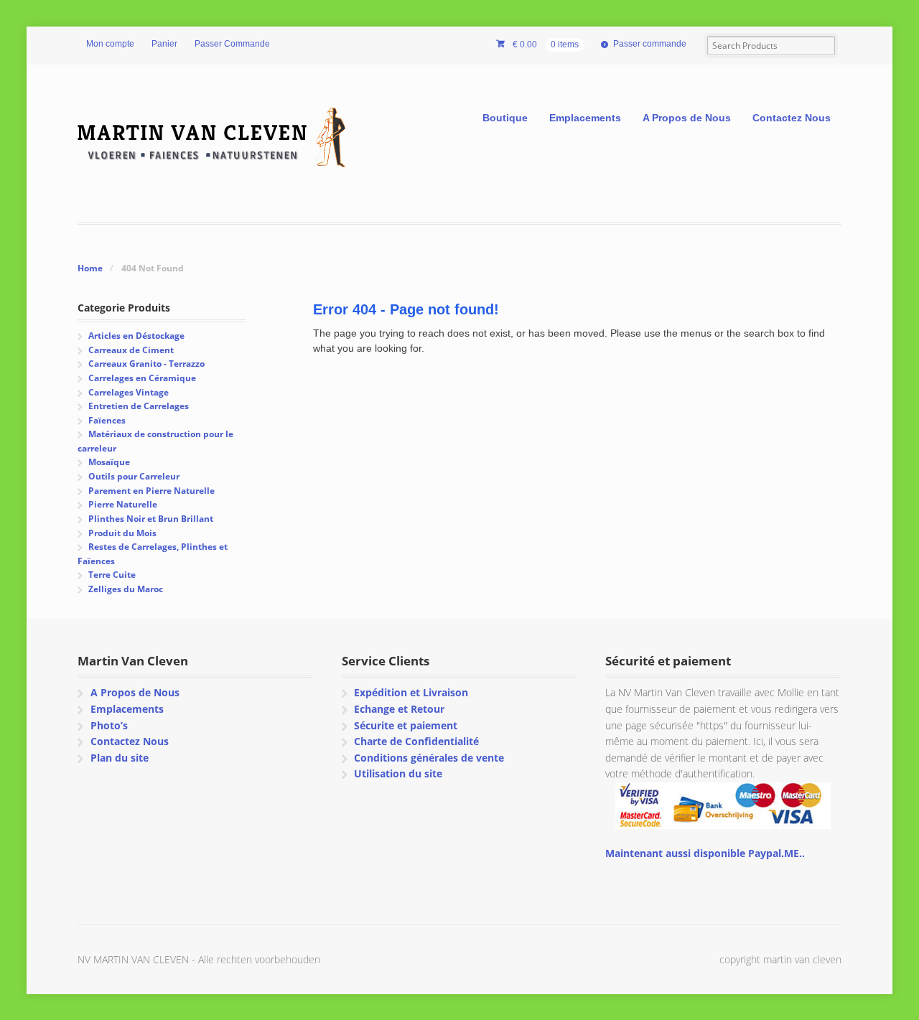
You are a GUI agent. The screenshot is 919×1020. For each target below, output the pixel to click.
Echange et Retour (399, 709)
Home (90, 268)
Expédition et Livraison (411, 692)
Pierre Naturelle (122, 504)
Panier (164, 44)
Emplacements (585, 117)
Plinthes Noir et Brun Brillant (150, 519)
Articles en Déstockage (136, 335)
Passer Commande (232, 44)
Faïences (107, 420)
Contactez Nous (791, 117)
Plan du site (119, 757)
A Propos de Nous (687, 117)
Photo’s (109, 725)
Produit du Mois (122, 533)
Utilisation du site (398, 773)
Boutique (505, 117)
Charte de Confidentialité (416, 741)
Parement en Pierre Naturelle (151, 491)
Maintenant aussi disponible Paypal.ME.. (705, 853)
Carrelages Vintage (128, 392)
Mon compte (110, 44)
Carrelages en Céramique (142, 378)
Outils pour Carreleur (133, 476)
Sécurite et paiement (405, 725)
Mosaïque (109, 462)
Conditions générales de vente (429, 757)
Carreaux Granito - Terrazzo (146, 363)
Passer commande (649, 44)
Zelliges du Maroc (125, 589)
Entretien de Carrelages (138, 406)
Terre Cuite (112, 575)
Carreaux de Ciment (131, 350)
